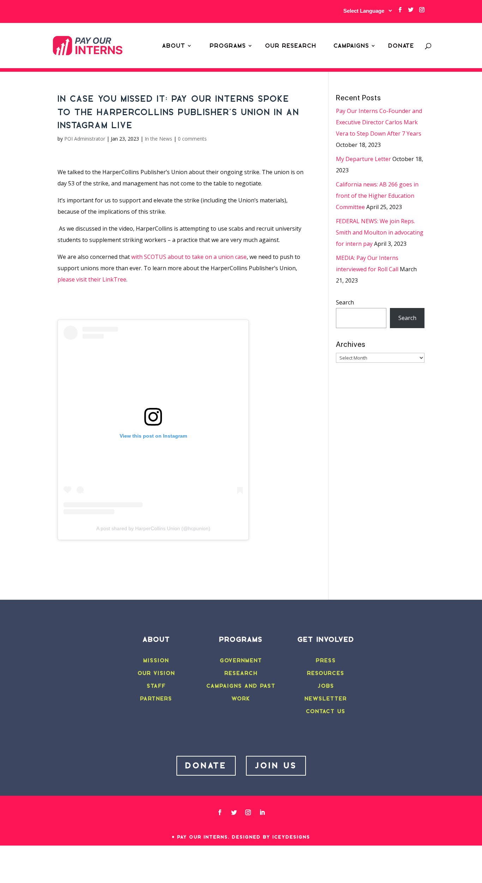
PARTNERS (156, 699)
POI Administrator (84, 138)
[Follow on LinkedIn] (262, 812)
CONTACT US (325, 711)
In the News (158, 138)
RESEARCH (241, 673)
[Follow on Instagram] (248, 812)
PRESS (326, 660)
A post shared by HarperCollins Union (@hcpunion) (153, 528)
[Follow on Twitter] (234, 812)
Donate (401, 45)
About (173, 45)
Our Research (290, 45)
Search (345, 302)
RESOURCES (325, 673)
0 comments (192, 138)
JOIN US (276, 765)
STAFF (156, 686)
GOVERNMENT (241, 660)
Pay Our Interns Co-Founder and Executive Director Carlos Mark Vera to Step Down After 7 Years (379, 122)
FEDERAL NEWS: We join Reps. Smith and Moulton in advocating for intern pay (379, 232)
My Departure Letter (363, 159)
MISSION (156, 660)
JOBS (326, 686)
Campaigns (351, 45)
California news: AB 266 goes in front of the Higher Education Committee (377, 195)
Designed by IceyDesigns (271, 837)
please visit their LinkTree (92, 279)
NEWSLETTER (326, 699)
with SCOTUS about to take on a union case (189, 257)
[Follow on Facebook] (219, 812)
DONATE (206, 765)
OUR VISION (156, 673)
